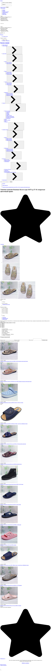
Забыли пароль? (3, 7)
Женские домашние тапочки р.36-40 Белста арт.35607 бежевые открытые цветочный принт (16, 381)
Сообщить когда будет (6, 304)
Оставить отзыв (44, 340)
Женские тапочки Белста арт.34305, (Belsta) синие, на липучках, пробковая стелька (14, 565)
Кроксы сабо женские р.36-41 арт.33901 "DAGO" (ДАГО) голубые (11, 402)
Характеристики (5, 318)
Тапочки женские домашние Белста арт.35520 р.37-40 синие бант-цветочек (13, 443)
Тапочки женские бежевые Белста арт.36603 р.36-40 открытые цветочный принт (14, 361)
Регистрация (3, 8)
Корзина (3, 40)
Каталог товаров (4, 42)
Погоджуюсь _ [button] (3, 664)
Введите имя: (2, 340)
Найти (11, 181)
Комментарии (4, 319)
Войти (7, 7)
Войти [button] (1, 0)
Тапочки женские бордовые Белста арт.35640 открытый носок (11, 464)
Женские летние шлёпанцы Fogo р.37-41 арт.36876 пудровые (10, 605)
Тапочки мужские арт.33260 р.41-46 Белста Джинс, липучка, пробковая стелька (13, 423)
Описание (4, 317)
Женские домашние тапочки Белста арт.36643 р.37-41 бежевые (11, 585)
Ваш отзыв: (31, 340)
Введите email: (17, 340)
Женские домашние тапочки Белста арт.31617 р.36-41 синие (10, 504)
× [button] (0, 669)
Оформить (8, 40)
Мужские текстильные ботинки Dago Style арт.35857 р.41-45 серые (11, 484)
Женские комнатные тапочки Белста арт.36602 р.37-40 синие (10, 524)
